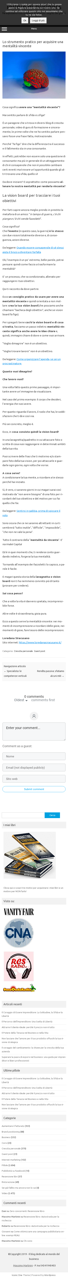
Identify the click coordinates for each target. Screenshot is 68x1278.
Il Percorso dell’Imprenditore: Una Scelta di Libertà (27, 1021)
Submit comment (34, 789)
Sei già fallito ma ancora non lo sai (19, 1188)
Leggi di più (38, 20)
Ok (24, 20)
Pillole (5, 1165)
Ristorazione (8, 1182)
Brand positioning (11, 1131)
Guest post (39, 651)
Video (5, 1193)
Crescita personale (23, 651)
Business (6, 1137)
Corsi (4, 1143)
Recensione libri (10, 1176)
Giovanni (6, 1231)
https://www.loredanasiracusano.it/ (40, 642)
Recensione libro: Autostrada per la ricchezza (36, 1226)
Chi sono (28, 1241)
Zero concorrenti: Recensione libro (27, 1211)
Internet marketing (11, 1159)
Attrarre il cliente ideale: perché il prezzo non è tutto (28, 1027)
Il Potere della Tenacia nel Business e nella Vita (25, 1033)
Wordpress (50, 1275)
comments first (43, 700)
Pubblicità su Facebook (13, 1171)
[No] (63, 13)
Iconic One (17, 1275)
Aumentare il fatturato (13, 1126)
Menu (34, 28)
